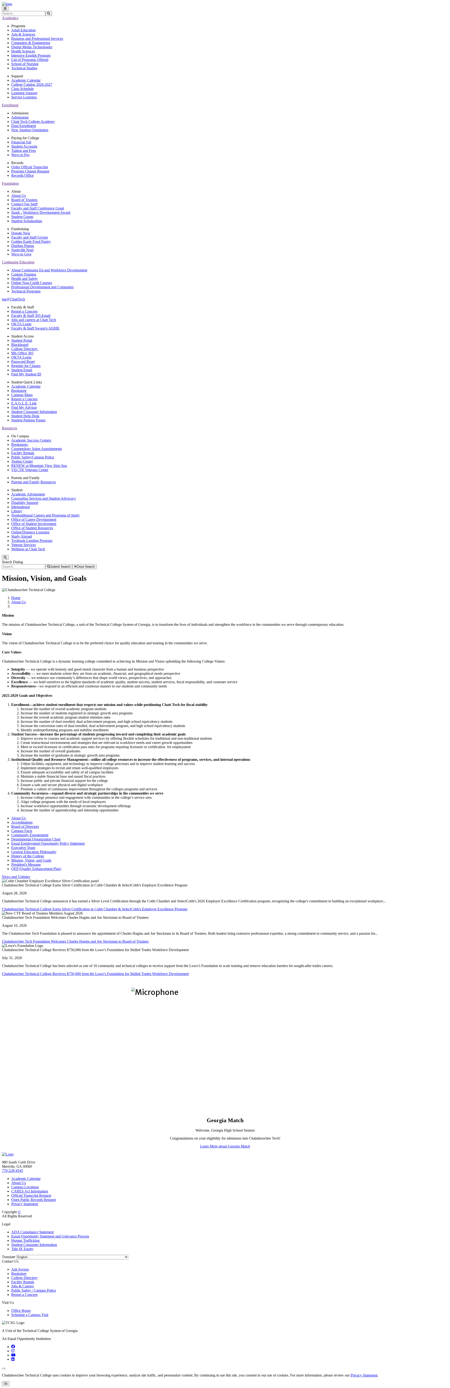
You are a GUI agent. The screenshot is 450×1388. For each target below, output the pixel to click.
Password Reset (23, 362)
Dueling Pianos (22, 246)
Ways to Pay (20, 155)
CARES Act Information (29, 1191)
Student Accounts (24, 146)
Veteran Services (23, 545)
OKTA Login (21, 324)
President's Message (26, 865)
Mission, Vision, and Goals (31, 860)
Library (16, 511)
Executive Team (23, 848)
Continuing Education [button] (18, 262)
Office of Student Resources (32, 528)
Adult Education (23, 30)
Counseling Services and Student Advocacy (43, 498)
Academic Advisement (28, 494)
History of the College (27, 856)
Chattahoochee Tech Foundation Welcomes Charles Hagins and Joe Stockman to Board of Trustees (75, 941)
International (20, 507)
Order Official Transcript (29, 167)
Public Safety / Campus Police (33, 1290)
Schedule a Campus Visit (29, 1315)
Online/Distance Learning (30, 532)
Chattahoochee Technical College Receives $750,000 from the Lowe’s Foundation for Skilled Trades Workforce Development (95, 974)
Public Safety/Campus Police (32, 457)
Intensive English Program (30, 55)
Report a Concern (24, 311)
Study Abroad (21, 536)
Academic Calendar (26, 80)
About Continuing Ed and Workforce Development (49, 270)
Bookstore (18, 391)
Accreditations (22, 822)
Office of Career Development (33, 519)
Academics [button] (10, 18)
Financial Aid (21, 142)
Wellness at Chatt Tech (28, 549)
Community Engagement (29, 835)
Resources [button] (9, 428)
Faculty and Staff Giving (29, 237)
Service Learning (24, 97)
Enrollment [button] (10, 105)
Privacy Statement (24, 1204)
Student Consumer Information (34, 412)
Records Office (22, 175)
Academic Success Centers (31, 440)
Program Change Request (30, 171)
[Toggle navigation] (5, 8)
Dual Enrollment (23, 126)
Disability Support (24, 503)
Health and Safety (24, 279)
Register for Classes (26, 366)
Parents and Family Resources (33, 482)
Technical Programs (26, 291)
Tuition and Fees (23, 151)
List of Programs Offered (29, 60)
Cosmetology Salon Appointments (36, 449)
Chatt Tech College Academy (33, 122)
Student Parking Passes (28, 420)
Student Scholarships (26, 221)
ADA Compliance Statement (32, 1232)
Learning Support (24, 93)
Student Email (21, 370)
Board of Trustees (24, 200)
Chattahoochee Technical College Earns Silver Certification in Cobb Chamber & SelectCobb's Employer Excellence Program (94, 909)
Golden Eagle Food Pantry (31, 242)
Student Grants (22, 217)
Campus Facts (21, 831)
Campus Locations (25, 1187)
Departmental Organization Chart (35, 839)
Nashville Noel (22, 250)
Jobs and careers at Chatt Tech (33, 320)
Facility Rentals (22, 453)
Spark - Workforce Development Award (40, 212)
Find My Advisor (24, 407)
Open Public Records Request (33, 1200)
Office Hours (21, 1311)
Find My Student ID (26, 374)
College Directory (25, 349)
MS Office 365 (22, 353)
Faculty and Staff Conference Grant (37, 208)
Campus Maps (22, 395)
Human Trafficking (25, 1240)
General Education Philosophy (33, 852)
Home (15, 598)
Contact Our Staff (24, 204)
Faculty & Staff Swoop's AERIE (35, 328)
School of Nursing (24, 64)
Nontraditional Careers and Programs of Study (45, 515)
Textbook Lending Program (31, 541)
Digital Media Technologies (31, 47)
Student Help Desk (25, 416)
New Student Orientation (29, 130)
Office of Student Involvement (33, 524)
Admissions (20, 117)
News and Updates (16, 877)
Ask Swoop (20, 1269)
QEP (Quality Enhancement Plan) (36, 869)
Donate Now (20, 233)
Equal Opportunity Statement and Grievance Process (50, 1236)
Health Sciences (23, 51)
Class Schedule (22, 89)
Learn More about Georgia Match (225, 1146)
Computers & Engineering (30, 43)
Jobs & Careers (22, 1286)
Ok (6, 1383)
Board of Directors (25, 827)
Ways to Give (21, 254)
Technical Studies (24, 68)
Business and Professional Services (37, 39)
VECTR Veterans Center (29, 470)
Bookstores (19, 444)
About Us (18, 196)
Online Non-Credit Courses (31, 283)
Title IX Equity (22, 1249)
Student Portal (21, 340)
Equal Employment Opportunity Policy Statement (48, 843)
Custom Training (23, 274)
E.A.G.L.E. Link (24, 403)
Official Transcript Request (31, 1195)
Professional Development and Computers (42, 287)
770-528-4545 (12, 1171)
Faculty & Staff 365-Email (30, 316)
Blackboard (19, 345)
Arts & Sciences (23, 34)
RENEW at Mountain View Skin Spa (39, 466)
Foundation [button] (10, 183)
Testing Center (22, 461)
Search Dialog (12, 562)
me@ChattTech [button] (13, 299)
